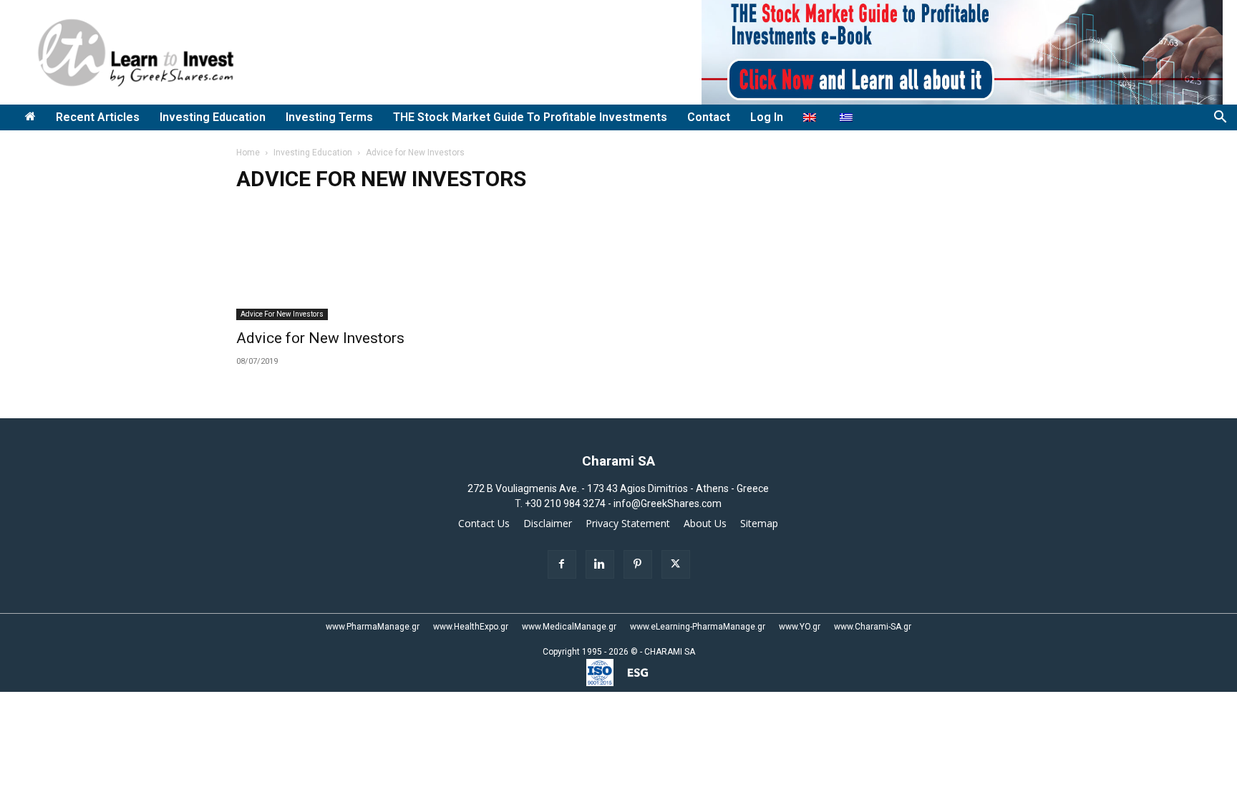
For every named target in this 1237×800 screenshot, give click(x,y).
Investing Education (213, 117)
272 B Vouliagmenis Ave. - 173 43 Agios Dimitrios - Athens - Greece (618, 488)
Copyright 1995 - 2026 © (590, 652)
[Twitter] (675, 564)
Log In (766, 117)
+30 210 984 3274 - (569, 503)
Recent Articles (98, 117)
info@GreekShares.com (667, 503)
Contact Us (484, 523)
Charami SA (618, 461)
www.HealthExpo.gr (470, 627)
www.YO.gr (799, 627)
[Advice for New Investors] (352, 263)
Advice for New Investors (282, 314)
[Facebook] (562, 564)
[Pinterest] (638, 564)
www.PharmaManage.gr (372, 627)
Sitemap (759, 523)
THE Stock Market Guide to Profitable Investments (530, 117)
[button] (1220, 118)
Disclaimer (547, 523)
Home (248, 153)
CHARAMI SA (669, 652)
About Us (705, 523)
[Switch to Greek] (848, 117)
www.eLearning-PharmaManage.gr (697, 627)
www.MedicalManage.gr (569, 627)
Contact (708, 117)
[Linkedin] (600, 564)
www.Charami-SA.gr (872, 627)
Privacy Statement (628, 523)
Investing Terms (329, 117)
